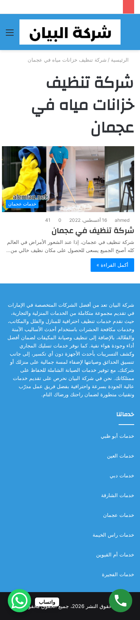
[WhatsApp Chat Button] (19, 600)
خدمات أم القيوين (115, 554)
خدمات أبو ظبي (117, 436)
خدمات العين (120, 455)
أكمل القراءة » (112, 265)
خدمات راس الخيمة (113, 535)
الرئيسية (120, 60)
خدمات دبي (122, 475)
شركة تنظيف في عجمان (93, 230)
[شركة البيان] (70, 32)
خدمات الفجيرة (118, 574)
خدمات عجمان (118, 515)
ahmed (122, 220)
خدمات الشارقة (117, 495)
